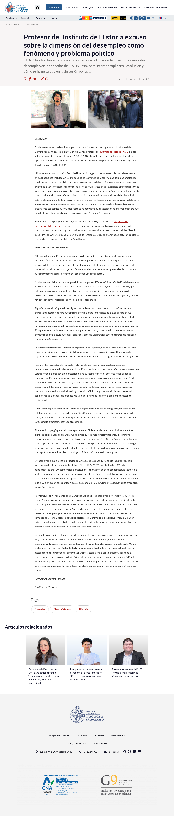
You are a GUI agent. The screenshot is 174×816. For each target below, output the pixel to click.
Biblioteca (99, 735)
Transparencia (100, 743)
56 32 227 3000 (90, 751)
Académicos (26, 18)
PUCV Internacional (130, 7)
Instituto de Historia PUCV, (114, 151)
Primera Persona (30, 24)
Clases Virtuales (62, 609)
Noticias (16, 24)
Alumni (55, 18)
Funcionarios (42, 18)
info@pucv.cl (113, 751)
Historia (83, 609)
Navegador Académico (58, 735)
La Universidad (71, 7)
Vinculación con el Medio (155, 7)
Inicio (7, 24)
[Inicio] (37, 7)
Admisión (52, 7)
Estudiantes (11, 18)
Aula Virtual (82, 735)
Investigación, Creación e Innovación (100, 7)
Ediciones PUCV (118, 735)
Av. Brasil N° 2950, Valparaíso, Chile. (55, 751)
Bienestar (40, 609)
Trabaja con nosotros (77, 743)
